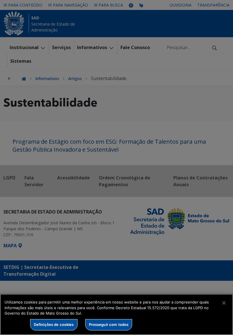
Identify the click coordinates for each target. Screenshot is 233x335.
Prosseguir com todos (109, 324)
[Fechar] (224, 303)
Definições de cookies (54, 324)
